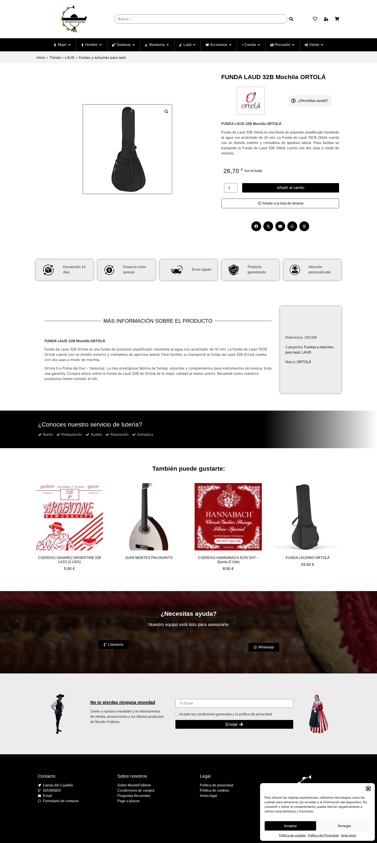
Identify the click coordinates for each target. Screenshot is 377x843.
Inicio (41, 57)
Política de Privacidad (323, 835)
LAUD (70, 57)
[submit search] (291, 19)
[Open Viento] (322, 44)
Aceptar (290, 826)
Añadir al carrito (290, 188)
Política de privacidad (216, 785)
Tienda (55, 57)
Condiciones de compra (135, 790)
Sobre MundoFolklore (134, 785)
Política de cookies (292, 835)
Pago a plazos (128, 801)
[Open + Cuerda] (258, 44)
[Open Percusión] (293, 44)
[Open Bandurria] (167, 44)
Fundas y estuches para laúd (102, 57)
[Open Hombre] (100, 44)
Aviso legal (348, 835)
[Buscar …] (200, 19)
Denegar (344, 826)
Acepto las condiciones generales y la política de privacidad (225, 714)
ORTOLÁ (304, 362)
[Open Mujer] (69, 44)
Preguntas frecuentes (133, 796)
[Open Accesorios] (230, 44)
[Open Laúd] (194, 44)
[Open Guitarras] (133, 44)
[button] (368, 788)
